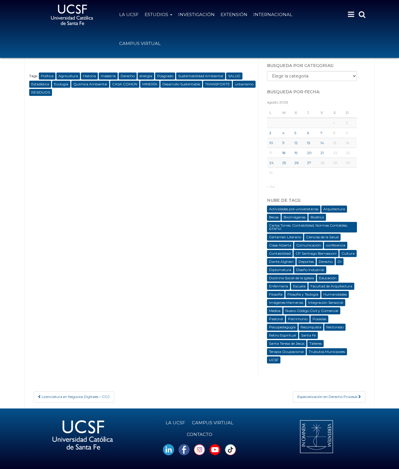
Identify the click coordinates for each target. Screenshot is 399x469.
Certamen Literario (285, 237)
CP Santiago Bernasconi (316, 253)
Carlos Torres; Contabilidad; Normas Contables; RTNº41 (308, 227)
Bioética (317, 217)
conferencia (335, 245)
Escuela (299, 286)
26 (296, 163)
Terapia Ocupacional (286, 351)
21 (322, 153)
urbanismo (244, 84)
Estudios (157, 14)
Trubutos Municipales (327, 351)
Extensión (234, 14)
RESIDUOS (40, 92)
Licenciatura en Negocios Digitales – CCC (75, 396)
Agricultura (68, 76)
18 (284, 153)
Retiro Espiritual (282, 335)
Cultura (348, 253)
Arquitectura (334, 209)
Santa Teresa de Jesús (286, 343)
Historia (89, 76)
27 (309, 163)
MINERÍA (149, 84)
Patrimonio (298, 319)
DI (339, 261)
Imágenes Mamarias (286, 302)
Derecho (128, 76)
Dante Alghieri (281, 261)
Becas (274, 217)
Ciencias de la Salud (322, 237)
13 (308, 143)
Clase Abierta (280, 245)
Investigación (196, 14)
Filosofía (275, 294)
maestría (108, 76)
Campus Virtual (140, 43)
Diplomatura (280, 270)
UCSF (273, 360)
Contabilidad (280, 253)
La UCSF (129, 14)
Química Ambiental (90, 84)
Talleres (315, 343)
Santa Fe (308, 335)
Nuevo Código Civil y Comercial (311, 310)
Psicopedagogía (282, 327)
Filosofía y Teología (302, 294)
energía (146, 76)
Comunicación (308, 245)
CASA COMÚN (124, 84)
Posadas (319, 319)
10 (271, 143)
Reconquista (311, 327)
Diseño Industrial (310, 270)
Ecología (61, 84)
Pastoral (276, 319)
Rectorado (335, 327)
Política (47, 76)
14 (322, 143)
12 (296, 143)
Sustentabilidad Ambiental (200, 76)
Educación (327, 278)
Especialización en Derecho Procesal (327, 396)
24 (271, 163)
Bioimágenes (295, 217)
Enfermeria (278, 286)
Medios (274, 310)
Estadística (40, 84)
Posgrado (165, 76)
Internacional (272, 14)
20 (309, 153)
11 (283, 143)
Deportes (306, 261)
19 (296, 153)
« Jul (271, 186)
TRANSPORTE (217, 84)
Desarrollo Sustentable (181, 84)
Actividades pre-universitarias (293, 209)
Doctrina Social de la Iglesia (291, 278)
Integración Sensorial (325, 302)
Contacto (199, 434)
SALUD (234, 76)
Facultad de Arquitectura (331, 286)
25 (284, 163)
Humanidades (335, 294)
